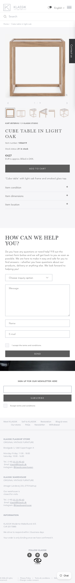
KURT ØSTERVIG (12, 123)
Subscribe (37, 398)
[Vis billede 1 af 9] (10, 113)
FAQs (27, 424)
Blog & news (61, 421)
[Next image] (67, 103)
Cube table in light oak (21, 24)
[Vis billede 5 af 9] (53, 113)
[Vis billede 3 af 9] (32, 113)
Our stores (16, 424)
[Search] (5, 16)
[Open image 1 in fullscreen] (37, 66)
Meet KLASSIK (10, 421)
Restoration (46, 421)
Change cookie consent (29, 580)
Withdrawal (54, 424)
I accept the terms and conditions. (27, 345)
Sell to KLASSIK (29, 421)
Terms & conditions (42, 578)
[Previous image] (8, 103)
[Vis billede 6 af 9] (64, 113)
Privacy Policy (25, 578)
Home (6, 24)
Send (37, 353)
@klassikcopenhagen (23, 467)
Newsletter (40, 424)
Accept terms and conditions (22, 406)
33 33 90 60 (18, 461)
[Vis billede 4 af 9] (42, 113)
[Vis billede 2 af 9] (21, 113)
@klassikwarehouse (23, 505)
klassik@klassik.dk (18, 464)
